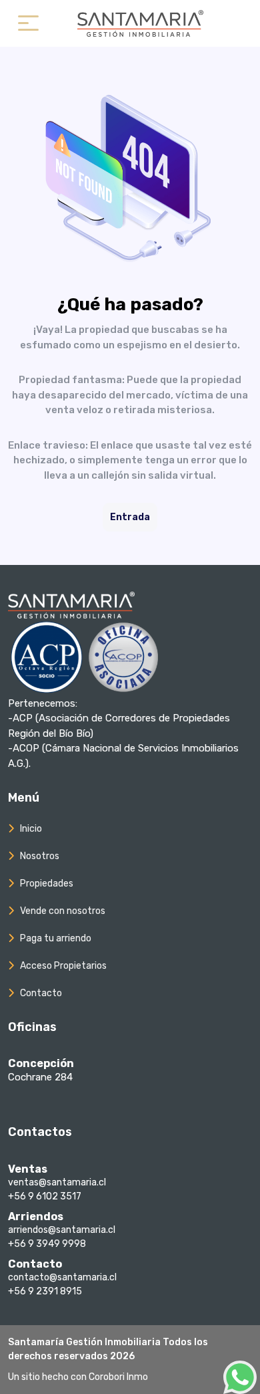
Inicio (31, 828)
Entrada (130, 517)
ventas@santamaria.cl (57, 1182)
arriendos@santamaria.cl (61, 1230)
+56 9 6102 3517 (44, 1196)
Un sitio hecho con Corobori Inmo (78, 1377)
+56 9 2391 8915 (45, 1291)
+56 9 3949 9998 (47, 1244)
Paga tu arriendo (55, 938)
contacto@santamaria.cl (62, 1277)
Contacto (41, 993)
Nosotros (39, 856)
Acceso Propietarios (63, 965)
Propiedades (46, 883)
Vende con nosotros (62, 911)
